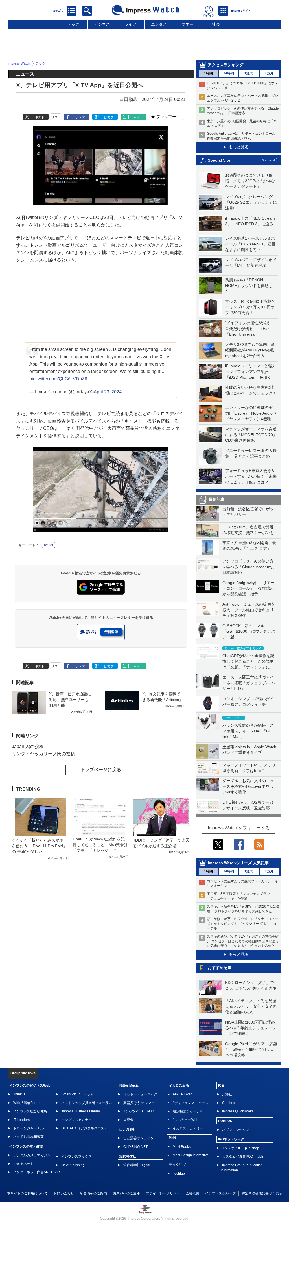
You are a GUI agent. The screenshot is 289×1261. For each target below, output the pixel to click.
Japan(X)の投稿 (28, 746)
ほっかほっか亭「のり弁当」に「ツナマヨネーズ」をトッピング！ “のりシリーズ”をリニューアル (242, 923)
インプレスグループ (220, 1193)
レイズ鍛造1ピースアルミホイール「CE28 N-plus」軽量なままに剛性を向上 (250, 244)
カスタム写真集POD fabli (242, 1157)
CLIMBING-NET (135, 1147)
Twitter (48, 545)
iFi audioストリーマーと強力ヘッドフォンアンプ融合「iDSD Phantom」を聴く (250, 371)
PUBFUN (225, 1121)
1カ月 (269, 73)
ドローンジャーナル (28, 1128)
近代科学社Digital (136, 1165)
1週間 (248, 73)
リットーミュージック (140, 1094)
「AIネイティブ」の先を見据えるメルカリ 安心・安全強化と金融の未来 (251, 1006)
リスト (56, 117)
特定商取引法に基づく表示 (262, 1193)
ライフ (130, 24)
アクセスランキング (225, 65)
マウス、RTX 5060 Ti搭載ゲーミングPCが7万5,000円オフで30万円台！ (250, 307)
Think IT (19, 1094)
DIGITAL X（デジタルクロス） (84, 1128)
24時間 (228, 73)
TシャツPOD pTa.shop (240, 1148)
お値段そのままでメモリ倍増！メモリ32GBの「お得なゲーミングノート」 (250, 181)
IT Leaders (21, 1120)
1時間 (208, 73)
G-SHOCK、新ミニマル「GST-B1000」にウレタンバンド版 (248, 631)
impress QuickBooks (237, 1111)
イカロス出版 (179, 1086)
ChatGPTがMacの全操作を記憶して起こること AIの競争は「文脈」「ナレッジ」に (248, 661)
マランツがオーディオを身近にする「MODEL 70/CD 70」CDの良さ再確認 (251, 435)
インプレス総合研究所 (30, 1111)
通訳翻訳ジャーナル (188, 1111)
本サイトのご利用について (27, 1193)
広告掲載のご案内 (93, 1193)
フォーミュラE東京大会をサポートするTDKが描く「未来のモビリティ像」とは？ (251, 476)
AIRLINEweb (182, 1094)
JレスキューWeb (185, 1120)
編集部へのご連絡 (126, 1193)
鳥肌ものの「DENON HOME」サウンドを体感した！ (249, 285)
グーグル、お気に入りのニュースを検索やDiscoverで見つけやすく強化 (248, 786)
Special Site (219, 160)
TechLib (179, 1174)
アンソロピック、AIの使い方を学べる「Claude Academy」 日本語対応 (251, 567)
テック (73, 24)
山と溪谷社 (127, 1129)
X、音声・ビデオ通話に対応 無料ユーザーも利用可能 (70, 699)
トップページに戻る (100, 769)
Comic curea (232, 1103)
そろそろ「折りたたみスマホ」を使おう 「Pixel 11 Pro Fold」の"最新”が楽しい (39, 846)
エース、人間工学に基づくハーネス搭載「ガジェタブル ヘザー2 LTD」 (248, 683)
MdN (172, 1138)
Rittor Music (129, 1086)
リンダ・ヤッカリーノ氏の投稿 (43, 753)
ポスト (39, 117)
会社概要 (192, 1193)
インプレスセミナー (76, 1120)
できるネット (23, 1164)
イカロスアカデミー (188, 1128)
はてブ (108, 117)
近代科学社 (127, 1156)
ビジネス (102, 24)
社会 (216, 24)
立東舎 (128, 1120)
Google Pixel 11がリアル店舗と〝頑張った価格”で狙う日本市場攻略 (251, 1049)
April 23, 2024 (108, 391)
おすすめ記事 (219, 967)
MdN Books (182, 1147)
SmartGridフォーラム (77, 1094)
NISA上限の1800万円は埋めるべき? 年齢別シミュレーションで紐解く (250, 1028)
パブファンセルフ (235, 1130)
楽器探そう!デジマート (140, 1103)
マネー (187, 24)
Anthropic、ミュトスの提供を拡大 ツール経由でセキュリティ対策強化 (248, 610)
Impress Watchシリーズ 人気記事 (238, 863)
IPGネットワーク (231, 1139)
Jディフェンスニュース (190, 1103)
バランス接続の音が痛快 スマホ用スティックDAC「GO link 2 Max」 (248, 731)
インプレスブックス (76, 1157)
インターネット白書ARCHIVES (37, 1172)
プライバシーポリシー (163, 1193)
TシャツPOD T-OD (138, 1111)
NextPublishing (73, 1165)
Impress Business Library (80, 1111)
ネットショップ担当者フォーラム (86, 1103)
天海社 (227, 1094)
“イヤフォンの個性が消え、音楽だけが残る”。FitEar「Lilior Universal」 (249, 328)
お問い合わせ (64, 1193)
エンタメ (159, 24)
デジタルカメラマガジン (32, 1155)
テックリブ (177, 1165)
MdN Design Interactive (191, 1155)
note (137, 117)
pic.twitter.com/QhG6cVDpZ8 (58, 378)
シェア (80, 117)
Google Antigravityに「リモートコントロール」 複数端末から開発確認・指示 (248, 588)
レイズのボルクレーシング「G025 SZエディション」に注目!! (251, 202)
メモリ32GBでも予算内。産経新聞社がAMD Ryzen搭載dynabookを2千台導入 (250, 350)
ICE (221, 1086)
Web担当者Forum (26, 1103)
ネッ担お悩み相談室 (28, 1137)
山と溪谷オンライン (138, 1138)
